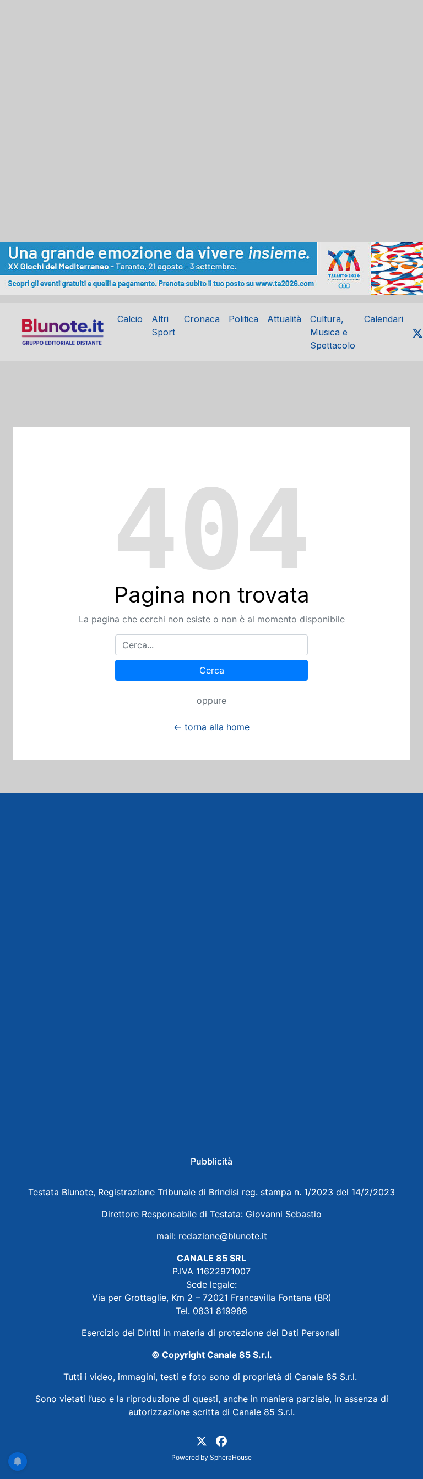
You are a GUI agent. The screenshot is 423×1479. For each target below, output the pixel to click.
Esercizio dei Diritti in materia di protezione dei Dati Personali (212, 1332)
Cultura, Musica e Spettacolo (332, 332)
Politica (243, 318)
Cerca (211, 670)
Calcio (130, 318)
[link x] (202, 1440)
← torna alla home (211, 726)
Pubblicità (211, 1161)
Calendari (383, 318)
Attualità (284, 318)
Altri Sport (163, 325)
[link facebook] (221, 1440)
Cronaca (202, 318)
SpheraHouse (231, 1457)
